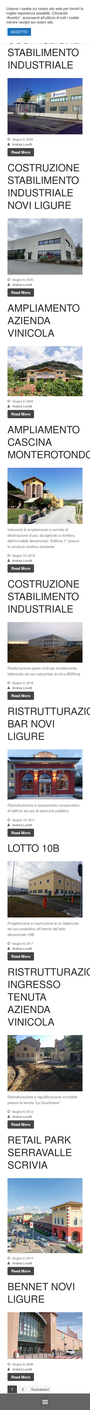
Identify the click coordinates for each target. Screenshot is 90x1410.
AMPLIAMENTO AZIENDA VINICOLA (44, 319)
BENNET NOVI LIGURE (41, 1292)
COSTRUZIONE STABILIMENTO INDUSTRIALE (44, 51)
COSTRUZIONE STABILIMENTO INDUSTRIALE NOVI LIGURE (44, 186)
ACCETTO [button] (19, 31)
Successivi (40, 1389)
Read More (20, 152)
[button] (45, 1402)
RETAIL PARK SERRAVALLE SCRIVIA (40, 1151)
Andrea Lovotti (22, 144)
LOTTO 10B (34, 847)
